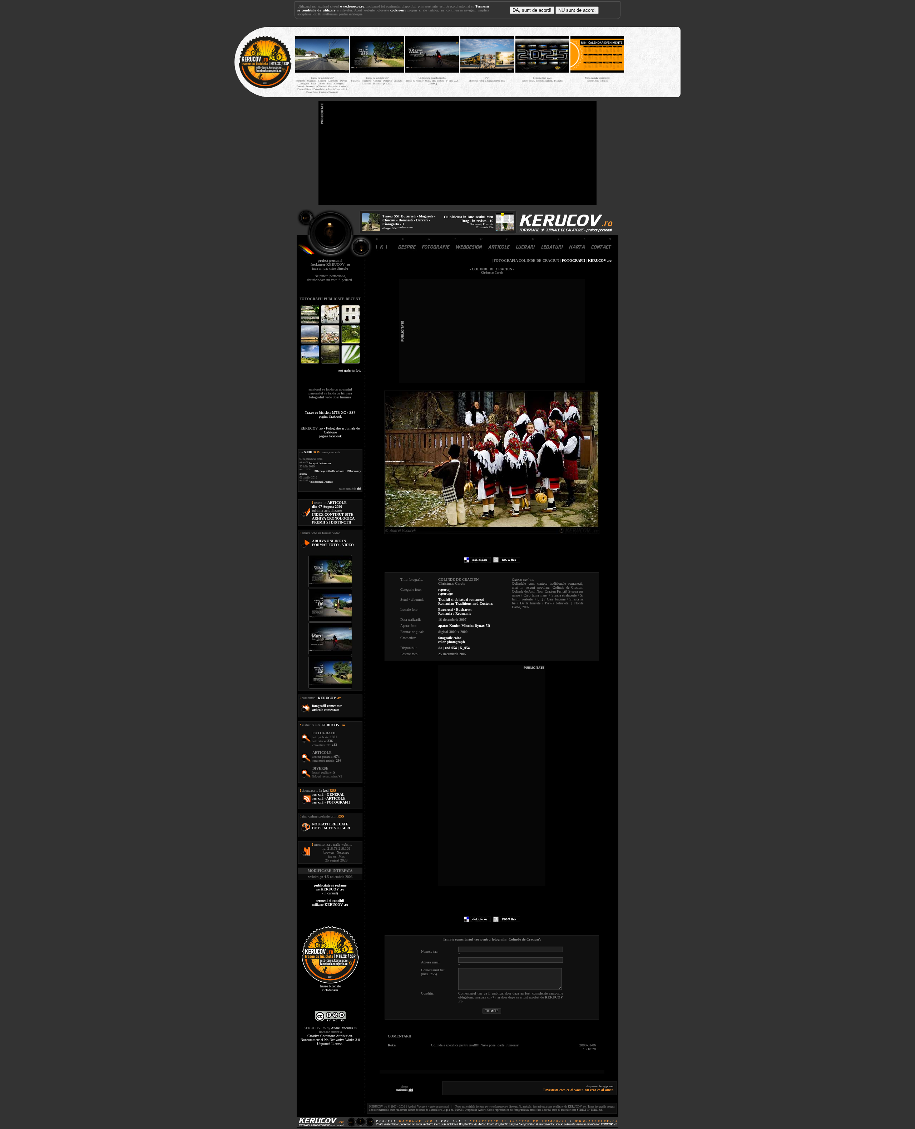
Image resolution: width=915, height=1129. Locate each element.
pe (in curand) (330, 889)
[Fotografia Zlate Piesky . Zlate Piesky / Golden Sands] (310, 343)
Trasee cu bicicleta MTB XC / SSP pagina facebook (330, 414)
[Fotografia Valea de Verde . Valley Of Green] (350, 343)
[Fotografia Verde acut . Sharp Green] (350, 363)
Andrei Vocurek (342, 1028)
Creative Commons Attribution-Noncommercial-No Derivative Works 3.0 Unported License (330, 1040)
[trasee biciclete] (265, 88)
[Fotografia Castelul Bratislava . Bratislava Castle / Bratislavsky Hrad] (331, 323)
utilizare (330, 903)
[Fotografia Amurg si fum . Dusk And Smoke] (331, 363)
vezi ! (349, 370)
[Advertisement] (457, 153)
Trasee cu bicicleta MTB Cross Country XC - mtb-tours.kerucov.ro (651, 60)
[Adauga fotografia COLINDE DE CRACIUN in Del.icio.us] (477, 561)
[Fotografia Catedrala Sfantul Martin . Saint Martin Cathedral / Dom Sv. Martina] (331, 343)
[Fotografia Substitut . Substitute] (310, 323)
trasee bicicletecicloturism (330, 988)
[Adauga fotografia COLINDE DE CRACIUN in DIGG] (507, 561)
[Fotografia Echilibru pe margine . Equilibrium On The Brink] (310, 363)
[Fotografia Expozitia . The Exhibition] (350, 323)
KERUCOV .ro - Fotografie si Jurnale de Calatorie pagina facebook (330, 432)
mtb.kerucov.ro (406, 227)
